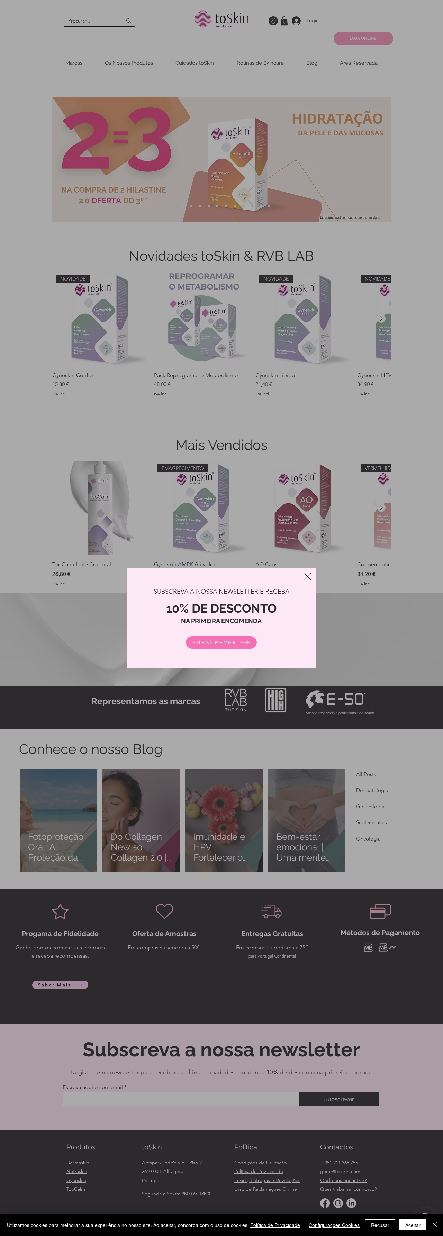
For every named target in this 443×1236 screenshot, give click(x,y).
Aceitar (413, 1224)
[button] (308, 576)
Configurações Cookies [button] (334, 1224)
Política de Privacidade (275, 1224)
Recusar (380, 1224)
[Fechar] (435, 1224)
